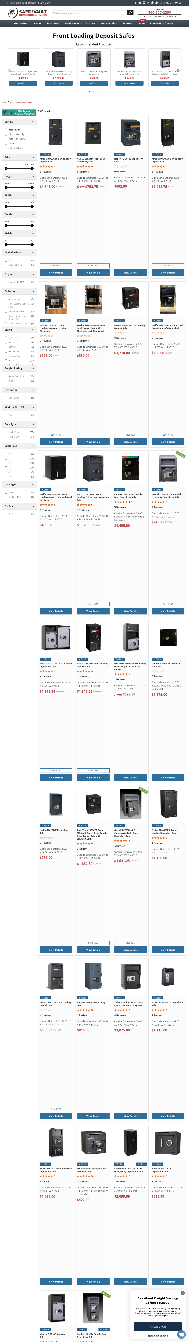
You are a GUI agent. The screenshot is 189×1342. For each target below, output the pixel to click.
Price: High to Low (16, 138)
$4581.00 (29, 165)
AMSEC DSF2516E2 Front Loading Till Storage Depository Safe (93, 497)
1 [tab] (89, 91)
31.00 (31, 203)
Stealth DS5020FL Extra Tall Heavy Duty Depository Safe (128, 1170)
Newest (12, 143)
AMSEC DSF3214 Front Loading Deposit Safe (92, 665)
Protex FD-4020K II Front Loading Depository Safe (164, 831)
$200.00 (8, 164)
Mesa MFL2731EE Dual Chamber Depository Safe (56, 665)
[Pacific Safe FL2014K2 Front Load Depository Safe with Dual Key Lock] (23, 59)
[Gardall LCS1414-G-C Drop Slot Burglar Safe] (94, 59)
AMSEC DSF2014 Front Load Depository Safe (91, 160)
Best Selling (14, 129)
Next (178, 71)
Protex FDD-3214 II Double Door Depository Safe (56, 1170)
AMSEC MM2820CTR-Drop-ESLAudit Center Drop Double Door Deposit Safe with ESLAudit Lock (92, 834)
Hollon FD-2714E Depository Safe (91, 1004)
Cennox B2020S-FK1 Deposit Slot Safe (166, 665)
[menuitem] (21, 23)
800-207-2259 (159, 12)
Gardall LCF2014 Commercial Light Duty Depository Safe (166, 496)
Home (4, 102)
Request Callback (158, 1335)
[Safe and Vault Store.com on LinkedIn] (148, 2)
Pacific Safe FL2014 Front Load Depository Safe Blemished (167, 327)
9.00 (7, 183)
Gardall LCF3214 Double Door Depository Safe (92, 1335)
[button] (181, 1334)
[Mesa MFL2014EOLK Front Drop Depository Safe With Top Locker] (165, 59)
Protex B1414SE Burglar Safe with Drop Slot (91, 1170)
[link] (19, 260)
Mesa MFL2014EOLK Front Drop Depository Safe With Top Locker (130, 666)
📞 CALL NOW (158, 1326)
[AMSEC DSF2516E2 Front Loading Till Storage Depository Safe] (58, 59)
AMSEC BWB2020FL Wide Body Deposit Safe (129, 327)
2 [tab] (93, 91)
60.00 (31, 184)
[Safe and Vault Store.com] (27, 13)
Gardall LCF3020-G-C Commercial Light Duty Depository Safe (126, 833)
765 (32, 241)
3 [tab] (98, 91)
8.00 (7, 202)
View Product (23, 83)
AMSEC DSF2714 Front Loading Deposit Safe (55, 1004)
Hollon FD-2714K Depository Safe (54, 831)
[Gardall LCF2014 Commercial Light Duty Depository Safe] (129, 59)
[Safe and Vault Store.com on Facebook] (135, 2)
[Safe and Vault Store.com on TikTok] (152, 2)
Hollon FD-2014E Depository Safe (128, 160)
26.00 (31, 222)
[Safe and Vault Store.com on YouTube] (140, 2)
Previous (9, 71)
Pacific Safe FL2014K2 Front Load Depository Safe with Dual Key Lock (56, 497)
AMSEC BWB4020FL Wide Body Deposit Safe (167, 160)
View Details (56, 272)
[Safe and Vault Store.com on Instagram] (144, 2)
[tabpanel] (23, 68)
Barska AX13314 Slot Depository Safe (162, 1170)
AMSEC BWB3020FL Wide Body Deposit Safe (55, 160)
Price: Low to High (16, 134)
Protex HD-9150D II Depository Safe (167, 1004)
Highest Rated (14, 148)
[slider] (6, 168)
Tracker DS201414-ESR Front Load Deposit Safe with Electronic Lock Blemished (91, 328)
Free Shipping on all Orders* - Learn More (28, 2)
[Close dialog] (182, 1293)
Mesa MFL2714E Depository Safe (54, 1335)
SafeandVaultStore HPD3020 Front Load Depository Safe (128, 1004)
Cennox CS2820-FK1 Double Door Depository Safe (128, 496)
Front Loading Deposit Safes (21, 102)
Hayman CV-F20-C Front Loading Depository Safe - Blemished (53, 328)
